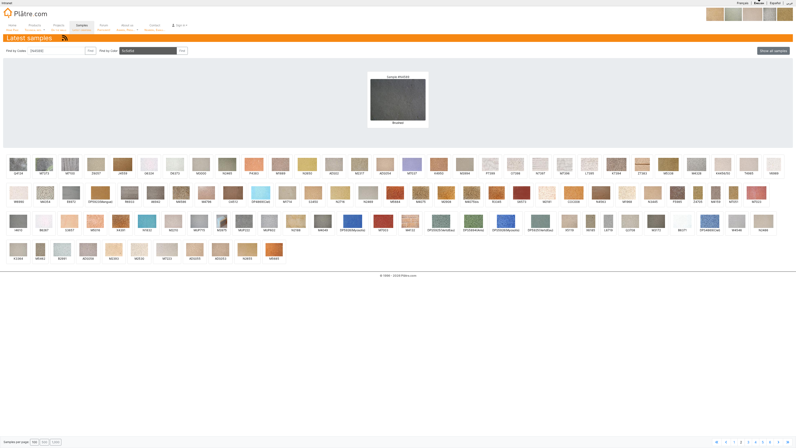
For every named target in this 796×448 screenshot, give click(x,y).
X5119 (569, 230)
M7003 (383, 230)
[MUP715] (199, 221)
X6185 (590, 230)
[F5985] (677, 192)
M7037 (412, 173)
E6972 (71, 201)
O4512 (233, 201)
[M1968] (627, 192)
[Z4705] (698, 192)
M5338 (668, 173)
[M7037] (412, 164)
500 (44, 442)
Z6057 (96, 173)
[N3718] (733, 14)
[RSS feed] (65, 38)
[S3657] (69, 221)
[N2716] (340, 192)
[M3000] (201, 164)
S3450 (313, 201)
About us (126, 27)
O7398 (515, 173)
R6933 (129, 201)
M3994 (465, 173)
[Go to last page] (787, 442)
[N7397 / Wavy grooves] (540, 164)
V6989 (774, 173)
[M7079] (785, 14)
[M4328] (696, 164)
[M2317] (359, 164)
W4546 (737, 230)
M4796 (206, 201)
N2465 (227, 173)
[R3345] (497, 192)
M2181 (547, 201)
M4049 (323, 230)
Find (90, 50)
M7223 (167, 258)
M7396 (565, 173)
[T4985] (749, 164)
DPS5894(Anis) (473, 230)
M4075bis (472, 201)
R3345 (496, 201)
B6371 (682, 230)
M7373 (44, 173)
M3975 (222, 230)
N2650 (307, 173)
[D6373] (175, 164)
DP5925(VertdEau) (540, 230)
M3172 (656, 230)
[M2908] (446, 192)
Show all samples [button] (773, 51)
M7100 (70, 173)
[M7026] (752, 14)
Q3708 (630, 230)
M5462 (40, 258)
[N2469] (368, 192)
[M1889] (280, 164)
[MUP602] (269, 221)
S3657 (69, 230)
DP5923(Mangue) (100, 201)
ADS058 (88, 258)
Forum (103, 27)
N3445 (653, 201)
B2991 (62, 258)
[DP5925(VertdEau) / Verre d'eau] (540, 221)
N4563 (601, 201)
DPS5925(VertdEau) (441, 230)
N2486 (763, 230)
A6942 (155, 201)
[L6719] (608, 221)
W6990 (19, 201)
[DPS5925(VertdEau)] (441, 221)
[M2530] (139, 249)
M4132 (410, 230)
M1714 (287, 201)
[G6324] (149, 164)
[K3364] (18, 249)
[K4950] (439, 164)
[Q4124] (18, 164)
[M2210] (173, 221)
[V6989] (774, 164)
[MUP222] (244, 221)
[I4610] (18, 221)
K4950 (439, 173)
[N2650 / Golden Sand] (307, 164)
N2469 (368, 201)
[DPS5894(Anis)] (473, 221)
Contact (154, 27)
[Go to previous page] (726, 442)
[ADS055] (195, 249)
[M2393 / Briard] (114, 249)
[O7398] (515, 164)
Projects (58, 27)
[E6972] (71, 192)
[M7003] (383, 221)
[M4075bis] (471, 192)
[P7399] (490, 164)
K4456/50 (723, 173)
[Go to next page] (778, 442)
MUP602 (269, 230)
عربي (789, 3)
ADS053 (220, 258)
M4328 (696, 173)
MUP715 (199, 230)
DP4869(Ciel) (261, 201)
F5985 (677, 201)
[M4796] (206, 192)
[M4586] (181, 192)
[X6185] (590, 221)
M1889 (280, 173)
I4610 (18, 230)
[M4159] (716, 192)
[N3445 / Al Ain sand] (653, 192)
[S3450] (313, 192)
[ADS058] (88, 249)
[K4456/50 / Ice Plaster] (723, 164)
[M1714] (287, 192)
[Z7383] (642, 164)
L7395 (589, 173)
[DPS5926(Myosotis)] (506, 221)
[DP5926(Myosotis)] (352, 221)
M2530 (139, 258)
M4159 (716, 201)
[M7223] (167, 249)
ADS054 (385, 173)
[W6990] (19, 192)
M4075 (421, 201)
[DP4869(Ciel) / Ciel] (260, 192)
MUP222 (244, 230)
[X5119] (570, 221)
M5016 (95, 230)
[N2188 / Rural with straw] (296, 221)
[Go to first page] (717, 442)
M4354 (45, 201)
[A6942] (155, 192)
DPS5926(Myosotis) (505, 230)
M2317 (359, 173)
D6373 (175, 173)
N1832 (147, 230)
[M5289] (769, 14)
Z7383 (642, 173)
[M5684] (395, 192)
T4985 (749, 173)
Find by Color (109, 50)
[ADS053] (220, 249)
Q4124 (18, 173)
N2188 (296, 230)
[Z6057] (96, 164)
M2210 (173, 230)
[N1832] (147, 221)
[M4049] (323, 221)
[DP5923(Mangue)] (100, 192)
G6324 (149, 173)
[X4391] (121, 221)
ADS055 (195, 258)
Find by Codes (16, 50)
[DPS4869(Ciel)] (709, 221)
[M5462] (40, 249)
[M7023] (756, 192)
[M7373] (44, 164)
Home (12, 27)
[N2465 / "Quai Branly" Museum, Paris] (227, 164)
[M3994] (465, 164)
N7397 (540, 173)
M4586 (181, 201)
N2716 (340, 201)
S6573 (521, 201)
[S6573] (521, 192)
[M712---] (715, 14)
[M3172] (656, 221)
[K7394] (616, 164)
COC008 (574, 201)
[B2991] (62, 249)
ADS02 (334, 173)
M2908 (446, 201)
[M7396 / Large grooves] (565, 164)
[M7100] (70, 164)
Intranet (7, 3)
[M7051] (733, 192)
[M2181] (547, 192)
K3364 (18, 258)
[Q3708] (630, 221)
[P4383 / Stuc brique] (254, 164)
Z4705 (698, 201)
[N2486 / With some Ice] (763, 221)
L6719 (608, 230)
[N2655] (247, 249)
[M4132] (410, 221)
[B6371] (682, 221)
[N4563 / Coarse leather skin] (601, 192)
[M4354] (45, 192)
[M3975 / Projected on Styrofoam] (221, 221)
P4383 (254, 173)
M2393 (114, 258)
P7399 (490, 173)
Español (775, 3)
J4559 (122, 173)
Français (742, 3)
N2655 (247, 258)
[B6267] (43, 221)
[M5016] (95, 221)
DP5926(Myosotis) (352, 230)
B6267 (44, 230)
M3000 (201, 173)
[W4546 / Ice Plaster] (736, 221)
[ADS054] (385, 164)
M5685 (274, 258)
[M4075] (420, 192)
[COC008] (574, 192)
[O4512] (233, 192)
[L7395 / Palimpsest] (589, 164)
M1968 (627, 201)
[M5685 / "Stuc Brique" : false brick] (274, 249)
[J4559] (122, 164)
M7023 (756, 201)
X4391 (120, 230)
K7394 (616, 173)
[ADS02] (334, 164)
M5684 (395, 201)
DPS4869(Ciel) (710, 230)
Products (33, 27)
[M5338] (668, 164)
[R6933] (129, 192)
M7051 (733, 201)
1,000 (55, 442)
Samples (82, 27)
